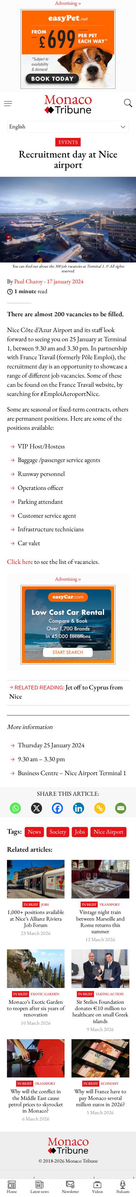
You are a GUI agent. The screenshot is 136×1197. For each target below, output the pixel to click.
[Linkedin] (78, 808)
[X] (36, 808)
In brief (31, 905)
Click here (20, 561)
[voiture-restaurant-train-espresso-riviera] (100, 879)
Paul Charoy (28, 281)
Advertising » (68, 579)
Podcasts (122, 1191)
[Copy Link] (99, 808)
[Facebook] (57, 808)
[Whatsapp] (15, 808)
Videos (97, 1191)
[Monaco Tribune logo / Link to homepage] (68, 103)
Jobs (80, 832)
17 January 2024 (65, 281)
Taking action (110, 994)
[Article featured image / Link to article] (36, 879)
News (34, 832)
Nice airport (108, 832)
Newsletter (70, 1191)
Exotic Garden (45, 994)
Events (68, 142)
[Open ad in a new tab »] (68, 49)
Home (12, 1191)
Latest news (39, 1191)
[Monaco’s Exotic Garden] (36, 968)
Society (58, 832)
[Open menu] (8, 100)
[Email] (120, 808)
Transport (109, 905)
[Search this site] (128, 104)
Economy (110, 1084)
